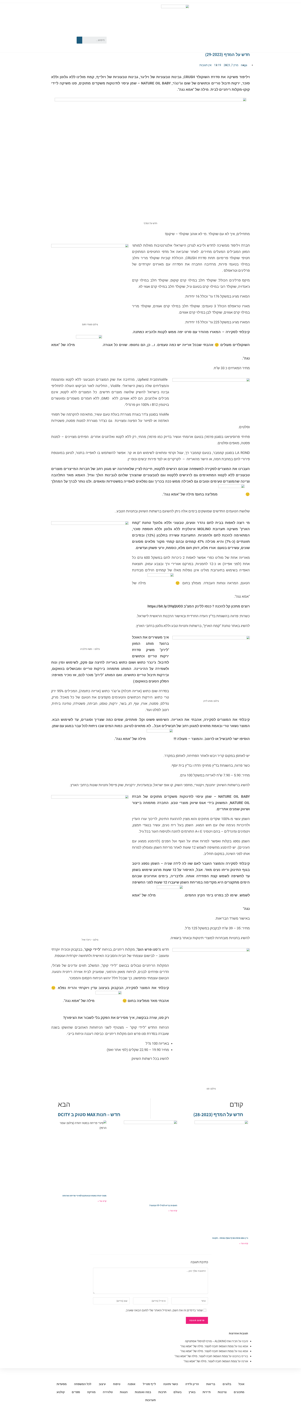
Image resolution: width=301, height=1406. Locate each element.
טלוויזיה (108, 1392)
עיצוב (102, 1384)
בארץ (192, 1392)
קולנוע (61, 1392)
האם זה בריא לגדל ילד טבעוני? (163, 1205)
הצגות (124, 1392)
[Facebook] (68, 34)
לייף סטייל (149, 1384)
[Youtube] (58, 34)
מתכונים (239, 1392)
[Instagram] (58, 44)
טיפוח (116, 1384)
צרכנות (222, 1392)
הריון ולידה (192, 1384)
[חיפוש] (79, 40)
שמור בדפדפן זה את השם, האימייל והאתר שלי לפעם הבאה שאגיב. (164, 1310)
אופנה (131, 1384)
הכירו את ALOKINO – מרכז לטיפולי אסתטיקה (211, 1341)
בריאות (210, 1384)
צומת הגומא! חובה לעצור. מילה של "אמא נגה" (207, 1346)
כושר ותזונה (170, 1384)
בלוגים (227, 1384)
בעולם (177, 1392)
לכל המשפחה (82, 1384)
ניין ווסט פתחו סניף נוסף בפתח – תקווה (230, 1238)
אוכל (241, 1384)
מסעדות (62, 1384)
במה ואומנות (143, 1392)
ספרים (76, 1392)
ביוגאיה (176, 938)
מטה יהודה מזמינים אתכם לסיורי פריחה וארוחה (84, 1195)
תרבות (162, 1392)
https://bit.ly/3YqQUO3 (165, 606)
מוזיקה (91, 1392)
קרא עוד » (243, 1243)
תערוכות (150, 1400)
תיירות (207, 1392)
